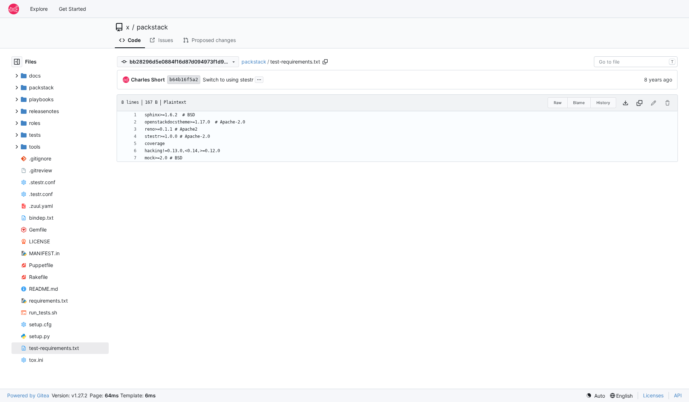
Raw (558, 102)
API (678, 395)
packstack (152, 27)
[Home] (14, 9)
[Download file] (625, 103)
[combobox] (636, 61)
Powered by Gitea (28, 395)
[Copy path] (325, 61)
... (259, 78)
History (603, 102)
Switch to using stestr (228, 79)
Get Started (72, 9)
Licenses (653, 395)
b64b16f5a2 (183, 79)
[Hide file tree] (16, 61)
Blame (579, 102)
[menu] (595, 396)
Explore (39, 9)
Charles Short (148, 79)
